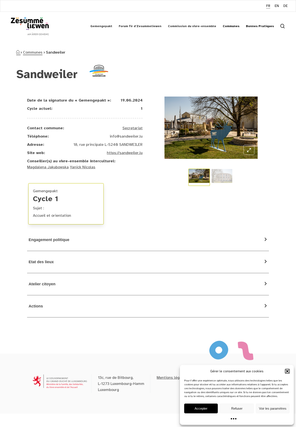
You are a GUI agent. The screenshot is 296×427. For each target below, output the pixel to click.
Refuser (236, 408)
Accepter (201, 408)
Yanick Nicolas (82, 167)
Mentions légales (172, 377)
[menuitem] (268, 5)
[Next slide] (248, 133)
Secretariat (132, 128)
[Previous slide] (173, 133)
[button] (287, 371)
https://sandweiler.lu (125, 152)
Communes (32, 52)
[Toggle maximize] (249, 150)
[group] (66, 204)
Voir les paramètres (272, 408)
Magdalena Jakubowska (48, 167)
